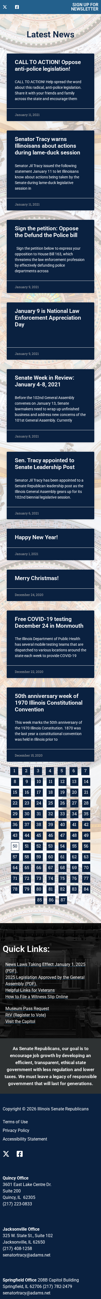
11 (51, 781)
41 (75, 824)
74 (51, 878)
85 (40, 899)
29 (15, 813)
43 (15, 835)
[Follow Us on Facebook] (19, 7)
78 (15, 888)
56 (86, 845)
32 (51, 813)
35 (86, 813)
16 (28, 792)
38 (39, 824)
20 (75, 792)
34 (75, 813)
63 (86, 856)
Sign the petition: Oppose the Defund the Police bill (46, 231)
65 (27, 867)
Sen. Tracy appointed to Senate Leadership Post (45, 463)
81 (51, 888)
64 (15, 867)
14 (87, 781)
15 (16, 792)
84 (86, 888)
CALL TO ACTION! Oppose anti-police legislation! (48, 65)
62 (75, 856)
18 (51, 792)
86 (51, 899)
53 (51, 845)
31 (39, 813)
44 (27, 835)
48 (75, 835)
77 (86, 878)
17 (39, 792)
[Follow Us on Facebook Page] (21, 1153)
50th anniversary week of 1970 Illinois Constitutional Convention (48, 703)
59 (39, 856)
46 (51, 835)
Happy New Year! (36, 537)
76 (75, 878)
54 (63, 845)
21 (87, 792)
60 (51, 856)
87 (63, 899)
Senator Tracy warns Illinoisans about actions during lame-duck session (47, 146)
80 (39, 888)
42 (86, 824)
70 (86, 867)
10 (39, 781)
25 (51, 802)
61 (63, 856)
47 (63, 835)
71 (16, 878)
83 (75, 888)
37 (27, 824)
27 (75, 802)
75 (63, 878)
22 (15, 802)
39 (51, 824)
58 (27, 856)
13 (75, 781)
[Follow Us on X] (7, 7)
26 (63, 802)
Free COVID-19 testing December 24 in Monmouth (49, 622)
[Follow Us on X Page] (7, 1153)
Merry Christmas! (37, 578)
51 (28, 845)
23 (27, 802)
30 (27, 813)
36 (15, 824)
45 (39, 835)
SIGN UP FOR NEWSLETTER (84, 7)
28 (86, 802)
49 (86, 835)
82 (63, 888)
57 (15, 856)
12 (63, 781)
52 (39, 845)
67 (51, 867)
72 (27, 878)
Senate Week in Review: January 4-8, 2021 (44, 381)
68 (63, 867)
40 (63, 824)
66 (39, 867)
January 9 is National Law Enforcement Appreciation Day (48, 318)
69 (75, 867)
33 (63, 813)
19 (63, 792)
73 (39, 878)
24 (39, 802)
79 (27, 888)
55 (75, 845)
